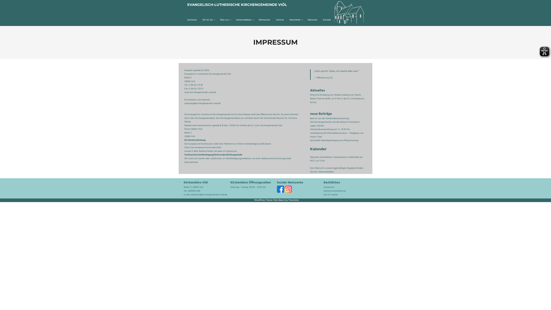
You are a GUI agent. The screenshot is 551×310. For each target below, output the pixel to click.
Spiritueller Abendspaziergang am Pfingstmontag (334, 140)
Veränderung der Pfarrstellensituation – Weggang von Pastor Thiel (337, 135)
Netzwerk (312, 20)
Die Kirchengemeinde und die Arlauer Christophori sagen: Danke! (335, 124)
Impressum (329, 187)
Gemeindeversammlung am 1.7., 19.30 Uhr (330, 129)
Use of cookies (331, 195)
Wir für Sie (207, 20)
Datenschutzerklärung (335, 191)
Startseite (192, 20)
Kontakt (327, 20)
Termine (280, 20)
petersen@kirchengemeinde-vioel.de (209, 195)
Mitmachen (264, 20)
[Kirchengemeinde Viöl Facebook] (281, 192)
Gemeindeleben (244, 20)
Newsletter (295, 20)
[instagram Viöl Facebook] (288, 192)
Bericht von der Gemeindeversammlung (329, 118)
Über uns (224, 20)
